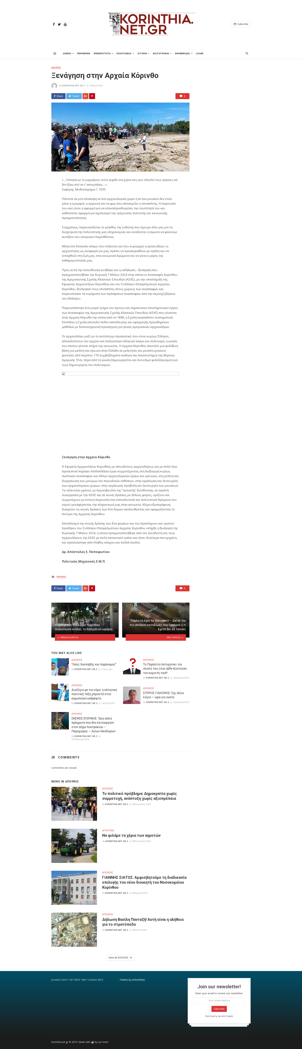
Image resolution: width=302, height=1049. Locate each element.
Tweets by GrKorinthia (132, 979)
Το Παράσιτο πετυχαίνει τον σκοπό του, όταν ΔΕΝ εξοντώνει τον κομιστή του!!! (165, 669)
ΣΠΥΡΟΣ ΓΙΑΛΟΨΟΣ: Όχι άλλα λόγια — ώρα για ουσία (163, 695)
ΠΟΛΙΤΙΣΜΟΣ (124, 53)
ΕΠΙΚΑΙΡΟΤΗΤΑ (102, 53)
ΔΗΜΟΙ (67, 53)
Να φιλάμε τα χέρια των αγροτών (131, 835)
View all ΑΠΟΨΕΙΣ (118, 957)
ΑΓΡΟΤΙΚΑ (108, 830)
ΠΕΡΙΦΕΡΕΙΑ (83, 53)
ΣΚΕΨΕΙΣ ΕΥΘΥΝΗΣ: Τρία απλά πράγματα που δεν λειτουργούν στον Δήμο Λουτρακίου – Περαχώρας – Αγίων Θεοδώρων (93, 725)
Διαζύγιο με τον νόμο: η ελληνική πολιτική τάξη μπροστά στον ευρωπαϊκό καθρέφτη (94, 694)
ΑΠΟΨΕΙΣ (56, 67)
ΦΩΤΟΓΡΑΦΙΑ (161, 53)
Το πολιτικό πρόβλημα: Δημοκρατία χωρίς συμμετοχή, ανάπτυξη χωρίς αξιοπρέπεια (139, 796)
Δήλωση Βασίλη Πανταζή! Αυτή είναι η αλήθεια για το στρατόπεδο (143, 922)
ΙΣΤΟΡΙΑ (142, 53)
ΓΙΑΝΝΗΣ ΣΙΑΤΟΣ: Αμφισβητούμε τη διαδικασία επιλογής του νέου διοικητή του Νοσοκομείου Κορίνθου (144, 882)
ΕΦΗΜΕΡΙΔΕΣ (182, 53)
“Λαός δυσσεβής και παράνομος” (93, 664)
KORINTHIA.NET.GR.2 (73, 85)
